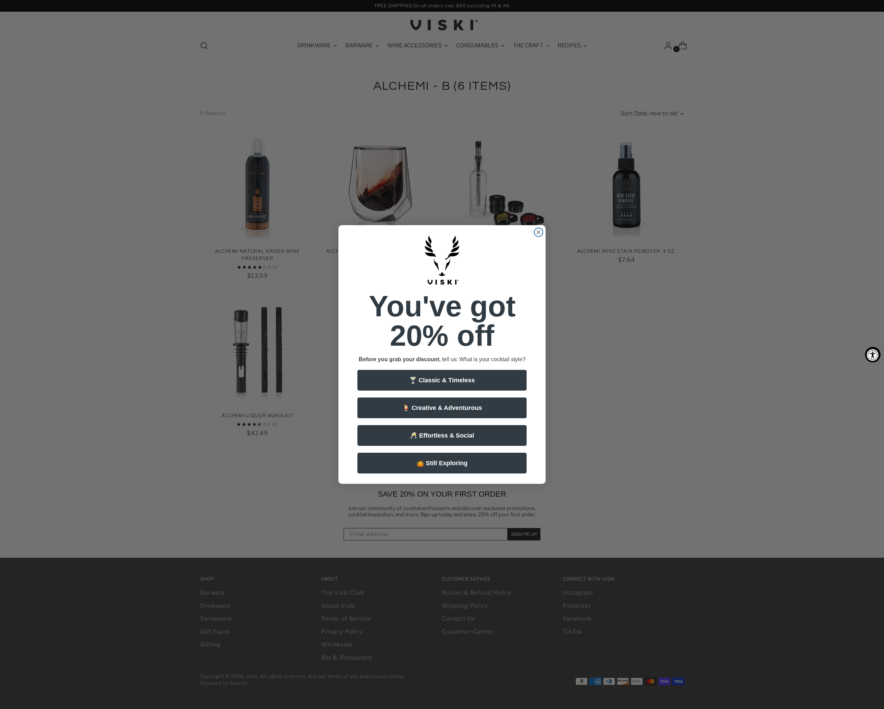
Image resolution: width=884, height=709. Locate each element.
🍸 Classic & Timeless (442, 380)
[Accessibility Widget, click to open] (873, 354)
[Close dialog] (538, 232)
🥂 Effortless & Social (442, 435)
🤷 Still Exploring (442, 463)
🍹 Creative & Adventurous (442, 407)
